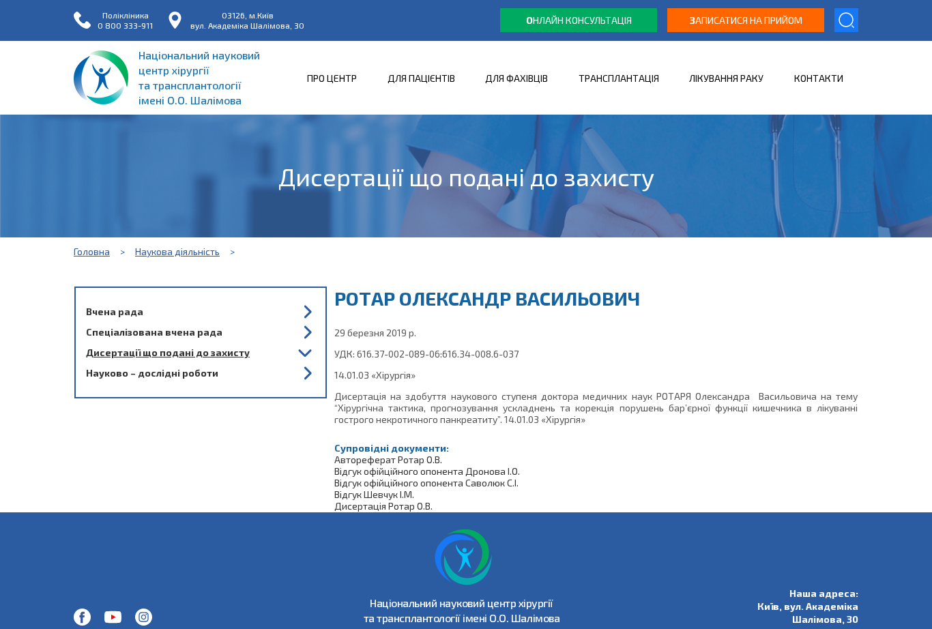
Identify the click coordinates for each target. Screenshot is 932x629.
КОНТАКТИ (818, 78)
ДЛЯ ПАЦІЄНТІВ (421, 78)
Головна (92, 251)
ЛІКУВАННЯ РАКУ (726, 78)
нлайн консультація (579, 20)
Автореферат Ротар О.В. (388, 459)
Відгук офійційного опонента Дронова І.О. (427, 471)
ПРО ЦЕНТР (332, 78)
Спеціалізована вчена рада (154, 332)
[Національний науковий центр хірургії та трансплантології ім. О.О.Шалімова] (82, 617)
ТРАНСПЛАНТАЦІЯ (619, 78)
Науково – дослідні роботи (152, 373)
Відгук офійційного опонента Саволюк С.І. (426, 482)
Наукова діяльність (177, 251)
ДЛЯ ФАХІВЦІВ (516, 78)
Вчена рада (114, 311)
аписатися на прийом (746, 20)
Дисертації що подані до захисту (168, 352)
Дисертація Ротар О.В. (383, 506)
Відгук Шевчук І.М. (374, 494)
